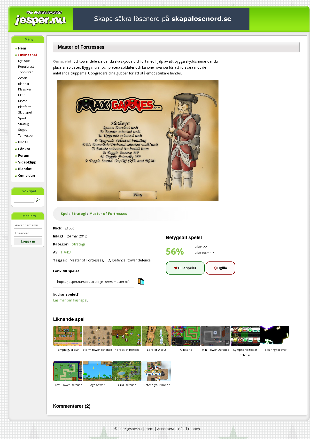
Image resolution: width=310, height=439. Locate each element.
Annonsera (165, 428)
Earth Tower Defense (68, 385)
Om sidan (26, 175)
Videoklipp (26, 162)
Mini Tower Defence (215, 349)
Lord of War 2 (156, 349)
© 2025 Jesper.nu (128, 428)
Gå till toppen (189, 428)
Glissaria (186, 349)
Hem (21, 48)
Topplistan (25, 72)
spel (80, 319)
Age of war (97, 385)
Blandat (23, 83)
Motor (22, 101)
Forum (23, 155)
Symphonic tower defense (245, 352)
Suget (22, 129)
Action (22, 78)
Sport (22, 118)
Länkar (23, 148)
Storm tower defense (97, 349)
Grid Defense (127, 385)
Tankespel (25, 135)
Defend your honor (156, 385)
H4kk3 (66, 252)
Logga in (28, 241)
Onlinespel (27, 55)
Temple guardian (67, 349)
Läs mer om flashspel (70, 300)
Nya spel (24, 60)
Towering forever (275, 349)
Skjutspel (25, 112)
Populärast (26, 66)
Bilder (22, 142)
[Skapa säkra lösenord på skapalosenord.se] (161, 18)
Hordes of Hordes (127, 349)
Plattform (24, 107)
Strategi (23, 124)
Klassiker (24, 89)
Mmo (21, 95)
